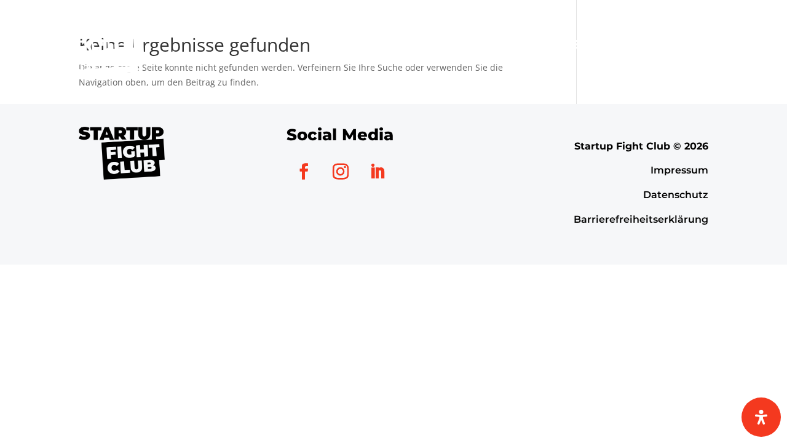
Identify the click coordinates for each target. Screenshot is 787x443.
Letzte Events (615, 44)
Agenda (426, 44)
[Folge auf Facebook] (304, 172)
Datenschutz (675, 195)
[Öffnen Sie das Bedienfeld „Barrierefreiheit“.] (761, 417)
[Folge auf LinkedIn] (378, 172)
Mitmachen (510, 44)
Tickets (720, 44)
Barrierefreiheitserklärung (641, 219)
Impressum (679, 170)
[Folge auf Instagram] (341, 172)
